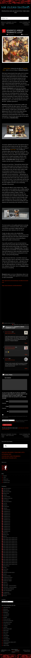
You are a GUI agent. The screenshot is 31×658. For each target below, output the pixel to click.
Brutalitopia (5, 612)
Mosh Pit (5, 536)
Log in (4, 477)
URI (8, 411)
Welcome (5, 595)
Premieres (5, 570)
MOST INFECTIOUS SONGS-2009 (10, 537)
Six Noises (5, 633)
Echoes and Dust (6, 619)
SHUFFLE (5, 582)
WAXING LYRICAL (7, 594)
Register (5, 475)
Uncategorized (6, 592)
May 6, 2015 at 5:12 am (10, 360)
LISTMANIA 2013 (6, 511)
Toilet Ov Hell (6, 640)
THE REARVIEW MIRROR (8, 589)
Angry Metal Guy (6, 607)
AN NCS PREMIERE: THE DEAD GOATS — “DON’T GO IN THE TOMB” (8, 23)
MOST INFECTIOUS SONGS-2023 (10, 561)
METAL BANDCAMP (7, 628)
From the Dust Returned (8, 620)
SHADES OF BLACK (7, 579)
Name (7, 401)
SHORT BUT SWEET (7, 580)
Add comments (25, 34)
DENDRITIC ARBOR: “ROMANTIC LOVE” (15, 31)
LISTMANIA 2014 (6, 513)
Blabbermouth (6, 610)
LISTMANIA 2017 (6, 518)
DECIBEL (5, 617)
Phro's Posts (5, 569)
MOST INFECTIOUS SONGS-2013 (10, 544)
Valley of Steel (6, 645)
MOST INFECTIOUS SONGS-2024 (10, 562)
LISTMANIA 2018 (6, 519)
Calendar (5, 495)
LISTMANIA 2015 (6, 514)
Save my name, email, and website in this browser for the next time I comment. (14, 417)
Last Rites (5, 627)
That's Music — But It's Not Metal (9, 587)
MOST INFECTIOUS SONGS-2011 (10, 541)
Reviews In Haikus (7, 575)
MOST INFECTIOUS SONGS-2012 (10, 542)
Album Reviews (11, 34)
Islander (9, 323)
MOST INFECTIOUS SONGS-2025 (10, 564)
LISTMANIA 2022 (6, 526)
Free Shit (5, 503)
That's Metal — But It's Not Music (9, 585)
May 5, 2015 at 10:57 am (10, 333)
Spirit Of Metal (6, 635)
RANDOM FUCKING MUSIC (9, 572)
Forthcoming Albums (7, 501)
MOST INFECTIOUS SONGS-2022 (10, 559)
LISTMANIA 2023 (6, 528)
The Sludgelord (6, 638)
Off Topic (5, 567)
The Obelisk (5, 637)
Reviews (5, 574)
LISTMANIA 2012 (6, 509)
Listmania (5, 508)
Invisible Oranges (6, 624)
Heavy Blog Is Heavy (7, 622)
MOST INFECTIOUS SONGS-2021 (10, 557)
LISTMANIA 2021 (6, 524)
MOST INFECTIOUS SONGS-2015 (10, 547)
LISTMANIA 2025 (6, 531)
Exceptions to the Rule (7, 498)
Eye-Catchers (6, 499)
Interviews (5, 504)
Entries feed (5, 479)
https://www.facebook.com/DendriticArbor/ (12, 285)
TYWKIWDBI (5, 643)
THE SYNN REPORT (7, 590)
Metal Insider (6, 630)
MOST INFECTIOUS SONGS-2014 (10, 546)
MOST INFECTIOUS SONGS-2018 (10, 552)
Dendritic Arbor (26, 324)
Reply (26, 343)
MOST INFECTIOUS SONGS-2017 (10, 551)
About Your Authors (7, 488)
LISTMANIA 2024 (6, 529)
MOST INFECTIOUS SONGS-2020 (10, 556)
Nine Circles (5, 632)
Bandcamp (5, 609)
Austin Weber (20, 324)
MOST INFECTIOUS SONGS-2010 (10, 539)
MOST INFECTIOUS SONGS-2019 (10, 554)
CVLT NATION (6, 614)
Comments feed (6, 480)
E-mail (7, 406)
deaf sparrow (6, 615)
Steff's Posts (5, 584)
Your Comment (8, 377)
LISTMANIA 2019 (6, 521)
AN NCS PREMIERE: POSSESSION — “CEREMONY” (24, 23)
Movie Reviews (6, 565)
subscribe (14, 421)
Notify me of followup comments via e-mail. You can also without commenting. (15, 421)
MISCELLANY (6, 534)
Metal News (5, 532)
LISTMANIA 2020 (6, 523)
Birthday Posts (6, 493)
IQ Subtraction (6, 506)
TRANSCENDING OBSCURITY (9, 642)
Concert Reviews (6, 496)
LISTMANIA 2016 (6, 516)
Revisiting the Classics (7, 577)
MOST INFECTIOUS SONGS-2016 (10, 549)
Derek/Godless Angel (10, 347)
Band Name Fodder (7, 491)
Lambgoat (5, 625)
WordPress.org (6, 482)
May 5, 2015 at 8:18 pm (10, 348)
